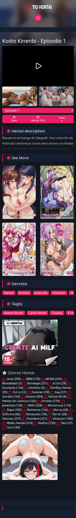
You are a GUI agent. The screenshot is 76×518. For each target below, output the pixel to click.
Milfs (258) (35, 405)
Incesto (24, 293)
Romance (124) (37, 410)
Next (62, 117)
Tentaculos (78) (36, 414)
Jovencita (41, 293)
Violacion (59, 293)
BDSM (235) (54, 379)
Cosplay (57, 313)
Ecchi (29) (59, 383)
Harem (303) (34, 396)
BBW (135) (33, 379)
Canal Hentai (37, 313)
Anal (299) (13, 379)
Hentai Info (38, 120)
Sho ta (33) (61, 410)
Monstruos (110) (59, 405)
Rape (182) (14, 410)
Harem (9, 293)
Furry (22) (19, 392)
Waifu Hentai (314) (19, 423)
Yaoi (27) (66, 423)
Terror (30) (59, 414)
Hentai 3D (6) (57, 396)
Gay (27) (60, 392)
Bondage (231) (37, 383)
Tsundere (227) (37, 419)
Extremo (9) (36, 388)
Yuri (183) (13, 427)
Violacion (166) (62, 419)
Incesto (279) (50, 401)
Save (14, 120)
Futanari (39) (40, 392)
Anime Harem (13, 313)
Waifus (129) (46, 423)
